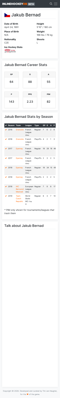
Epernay (19, 149)
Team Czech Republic (19, 198)
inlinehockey (18, 4)
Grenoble (20, 130)
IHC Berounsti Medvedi (20, 189)
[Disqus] (30, 270)
